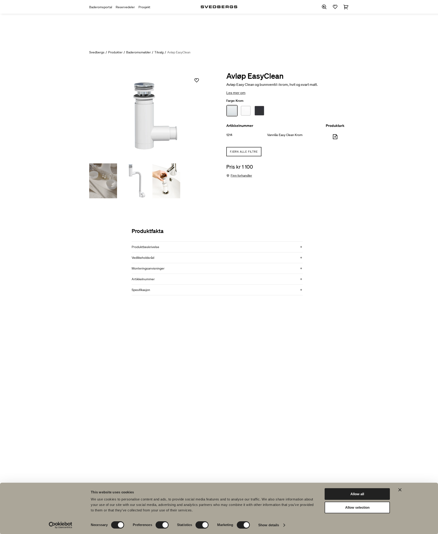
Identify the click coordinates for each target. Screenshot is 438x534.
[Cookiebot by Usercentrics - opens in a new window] (61, 525)
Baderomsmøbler (138, 52)
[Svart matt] (259, 110)
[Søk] (324, 7)
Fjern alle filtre (244, 152)
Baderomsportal (100, 7)
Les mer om (235, 92)
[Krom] (232, 110)
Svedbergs (96, 52)
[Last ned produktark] (335, 138)
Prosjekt (144, 7)
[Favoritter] (335, 7)
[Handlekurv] (346, 7)
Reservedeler (125, 7)
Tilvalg (159, 52)
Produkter (115, 52)
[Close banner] (400, 489)
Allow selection (357, 507)
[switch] (162, 525)
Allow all (357, 494)
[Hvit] (245, 110)
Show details (268, 525)
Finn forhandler (241, 175)
